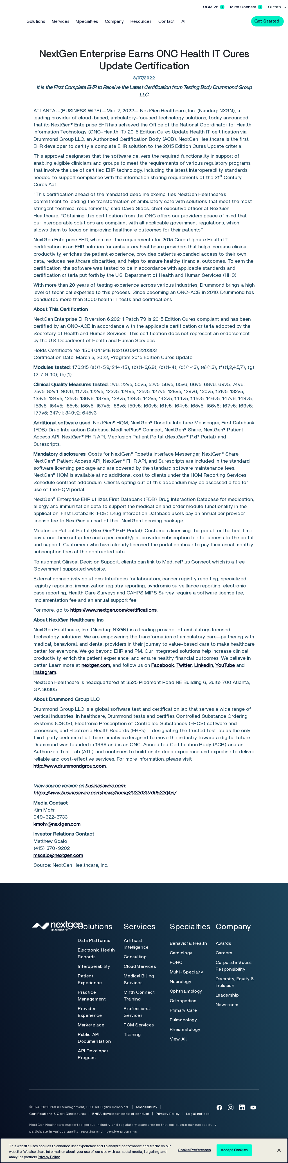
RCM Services (139, 1025)
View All (178, 1039)
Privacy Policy (168, 1113)
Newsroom (227, 1004)
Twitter (184, 665)
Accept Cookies (234, 1150)
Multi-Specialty (186, 972)
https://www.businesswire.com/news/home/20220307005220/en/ (104, 793)
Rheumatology (185, 1029)
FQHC (176, 962)
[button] (242, 21)
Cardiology (181, 953)
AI (183, 21)
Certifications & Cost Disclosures (57, 1113)
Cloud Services (140, 966)
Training (132, 1034)
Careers (224, 953)
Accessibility (147, 1107)
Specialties (87, 21)
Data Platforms (94, 940)
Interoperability (94, 966)
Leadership (227, 995)
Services (60, 21)
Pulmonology (183, 1020)
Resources (141, 21)
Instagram (44, 672)
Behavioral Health (188, 943)
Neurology (181, 981)
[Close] (279, 1150)
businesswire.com (105, 785)
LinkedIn (203, 665)
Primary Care (183, 1010)
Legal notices (198, 1113)
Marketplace (91, 1025)
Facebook (162, 665)
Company (114, 21)
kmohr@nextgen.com (56, 824)
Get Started (266, 21)
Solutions (36, 21)
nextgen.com (96, 665)
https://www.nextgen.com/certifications (113, 610)
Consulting (135, 957)
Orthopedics (183, 1001)
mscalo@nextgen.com (58, 855)
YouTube (225, 665)
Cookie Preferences (194, 1150)
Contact (166, 21)
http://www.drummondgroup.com (69, 766)
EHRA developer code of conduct (120, 1113)
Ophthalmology (186, 991)
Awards (223, 943)
